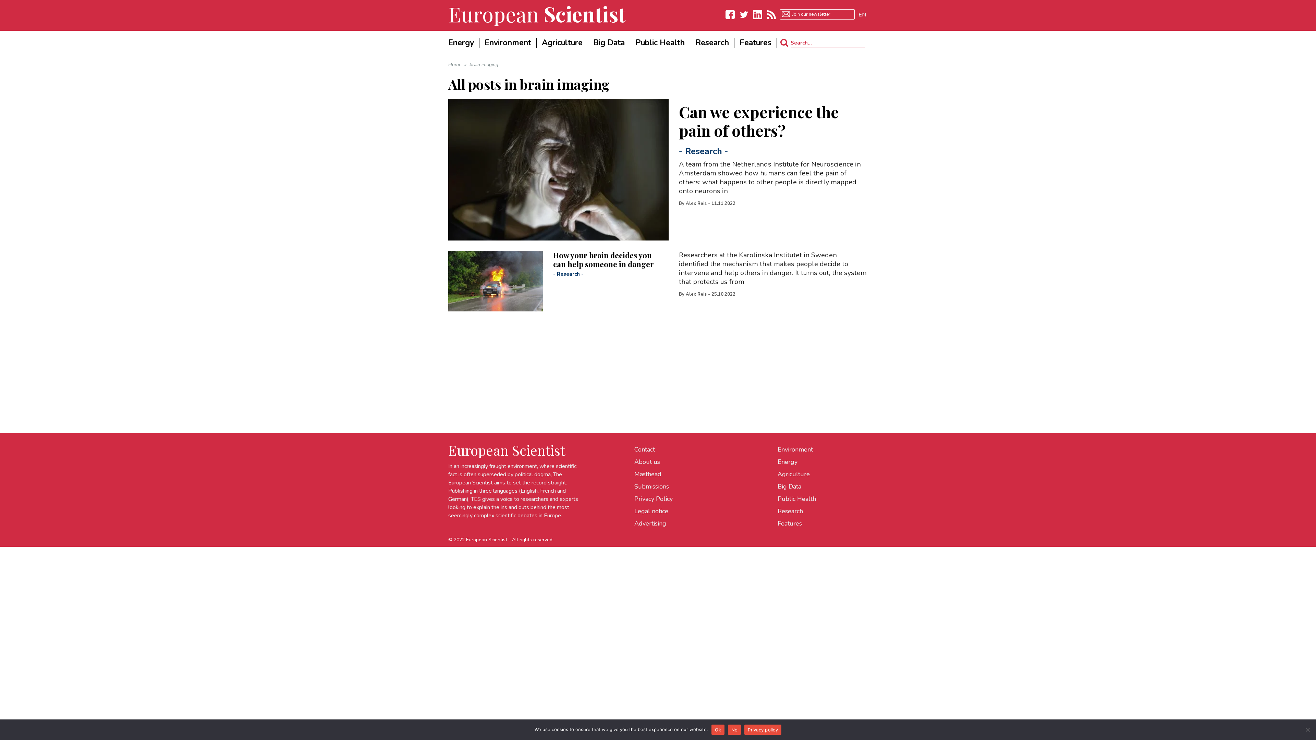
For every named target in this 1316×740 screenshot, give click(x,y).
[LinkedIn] (758, 14)
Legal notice (651, 511)
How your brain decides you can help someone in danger (603, 259)
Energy (787, 462)
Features (790, 523)
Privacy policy (763, 729)
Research (703, 151)
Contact (644, 449)
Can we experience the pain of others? (759, 120)
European (537, 13)
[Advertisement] (654, 359)
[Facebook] (730, 14)
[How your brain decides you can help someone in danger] (495, 281)
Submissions (651, 486)
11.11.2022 (723, 203)
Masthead (647, 474)
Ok (718, 729)
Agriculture (794, 474)
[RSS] (771, 14)
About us (647, 462)
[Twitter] (744, 14)
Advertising (650, 523)
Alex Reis (696, 203)
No (734, 729)
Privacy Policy (653, 499)
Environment (795, 449)
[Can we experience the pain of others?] (558, 170)
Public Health (797, 499)
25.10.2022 (723, 294)
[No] (1307, 729)
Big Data (789, 486)
